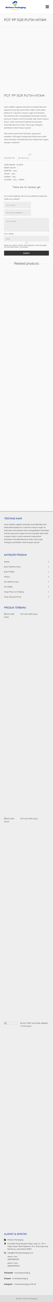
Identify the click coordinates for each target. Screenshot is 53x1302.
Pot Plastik (8, 321)
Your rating (8, 234)
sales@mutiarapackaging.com (20, 1253)
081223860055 (13, 1259)
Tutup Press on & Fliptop (14, 592)
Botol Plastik (9, 572)
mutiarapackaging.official (25, 1284)
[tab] (10, 158)
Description (9, 158)
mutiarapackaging (22, 1273)
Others (7, 577)
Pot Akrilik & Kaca (11, 582)
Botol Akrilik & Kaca (12, 567)
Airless (6, 562)
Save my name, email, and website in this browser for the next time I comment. (25, 246)
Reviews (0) (23, 158)
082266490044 (13, 1266)
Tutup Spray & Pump (12, 597)
